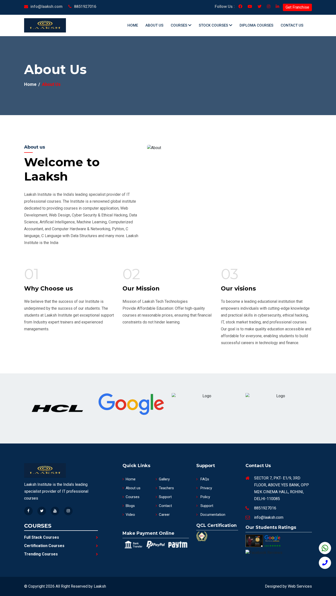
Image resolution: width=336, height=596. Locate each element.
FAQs (204, 479)
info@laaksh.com (46, 6)
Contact (165, 506)
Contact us (292, 25)
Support (165, 497)
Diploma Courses (256, 25)
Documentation (212, 514)
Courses (179, 25)
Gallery (164, 479)
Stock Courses (214, 25)
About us (154, 25)
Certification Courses (44, 545)
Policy (204, 497)
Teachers (166, 488)
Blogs (130, 506)
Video (130, 514)
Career (164, 514)
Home (132, 25)
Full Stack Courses (41, 537)
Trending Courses (41, 554)
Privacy (205, 488)
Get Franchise (297, 7)
